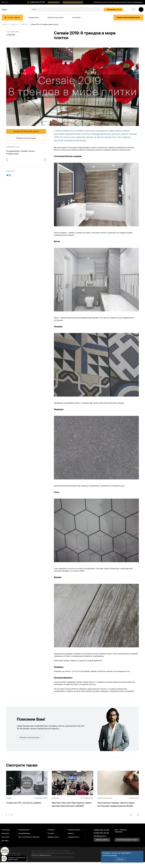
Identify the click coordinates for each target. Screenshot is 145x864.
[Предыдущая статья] (16, 159)
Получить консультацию (26, 138)
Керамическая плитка (56, 17)
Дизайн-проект (53, 837)
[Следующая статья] (36, 159)
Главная (4, 24)
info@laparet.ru (100, 836)
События (24, 24)
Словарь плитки (73, 837)
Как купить (5, 837)
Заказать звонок (53, 2)
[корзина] (141, 9)
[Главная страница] (4, 9)
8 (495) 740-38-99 (101, 833)
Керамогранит (34, 17)
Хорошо (120, 859)
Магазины (5, 833)
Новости (130, 2)
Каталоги (51, 833)
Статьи (110, 2)
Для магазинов (23, 830)
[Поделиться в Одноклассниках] (10, 176)
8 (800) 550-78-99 (37, 2)
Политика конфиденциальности (41, 855)
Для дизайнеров (24, 833)
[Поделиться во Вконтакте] (7, 176)
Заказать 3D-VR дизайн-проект (26, 131)
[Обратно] (131, 814)
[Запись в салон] (14, 858)
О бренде (96, 2)
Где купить (104, 2)
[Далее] (136, 814)
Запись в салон (4, 851)
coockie (114, 855)
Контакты (123, 2)
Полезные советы (74, 830)
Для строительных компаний (28, 837)
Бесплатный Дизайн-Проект (72, 2)
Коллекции (6, 830)
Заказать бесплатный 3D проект (128, 17)
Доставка (116, 2)
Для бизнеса (138, 2)
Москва (6, 2)
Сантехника (76, 17)
